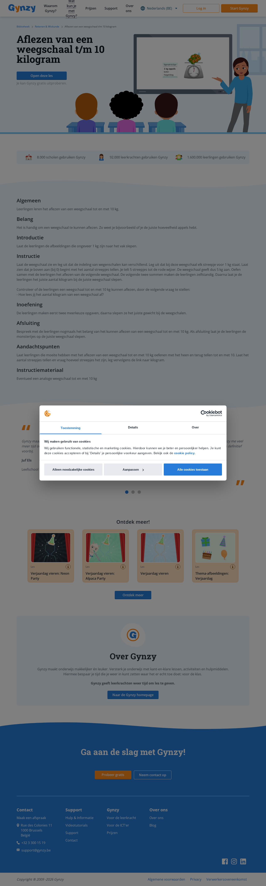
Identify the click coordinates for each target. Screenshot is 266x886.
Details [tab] (133, 427)
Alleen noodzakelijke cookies (73, 469)
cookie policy (184, 453)
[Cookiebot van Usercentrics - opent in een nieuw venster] (204, 413)
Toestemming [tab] (70, 427)
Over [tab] (195, 427)
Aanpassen (131, 469)
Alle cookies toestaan (192, 469)
